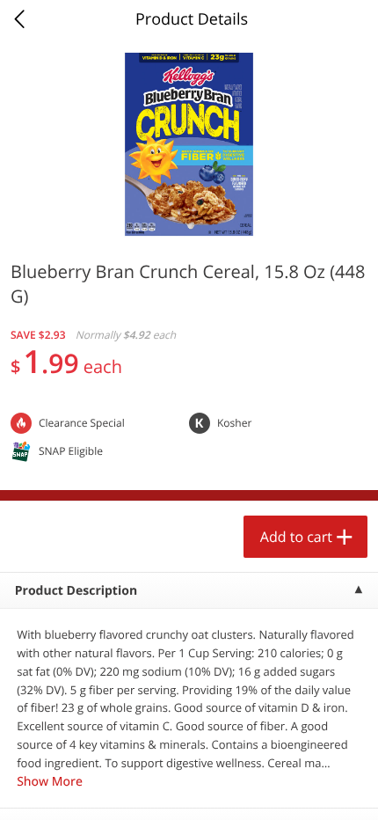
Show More (50, 781)
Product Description (76, 590)
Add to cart (296, 536)
